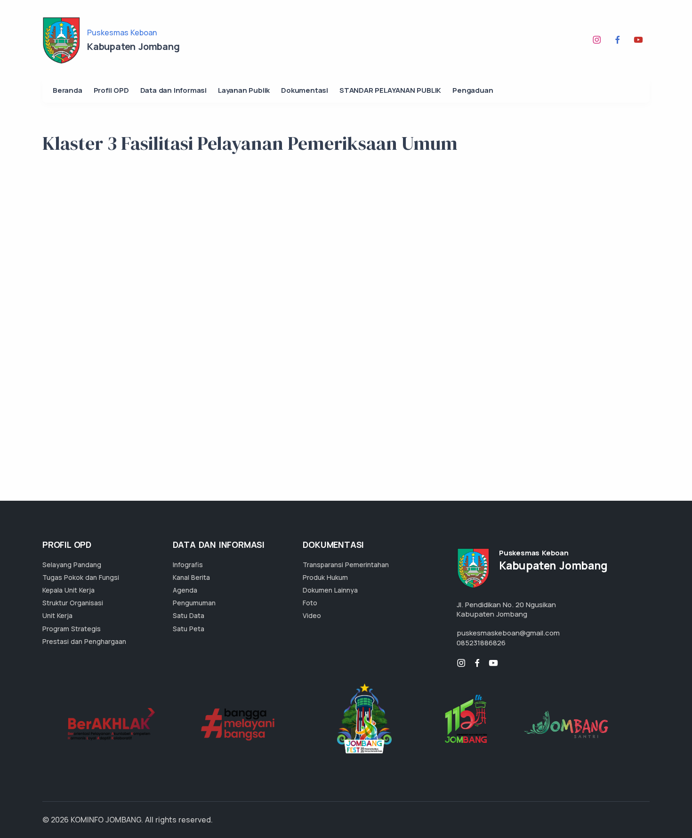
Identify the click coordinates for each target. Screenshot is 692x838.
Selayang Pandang (71, 564)
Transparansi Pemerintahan (346, 564)
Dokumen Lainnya (330, 590)
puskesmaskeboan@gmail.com (508, 633)
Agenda (185, 590)
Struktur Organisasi (72, 602)
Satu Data (188, 615)
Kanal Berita (191, 577)
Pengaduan (472, 90)
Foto (310, 602)
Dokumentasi (304, 90)
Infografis (188, 564)
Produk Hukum (325, 577)
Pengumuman (194, 602)
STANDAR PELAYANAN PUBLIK (390, 90)
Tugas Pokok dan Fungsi (80, 577)
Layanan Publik (244, 90)
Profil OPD (111, 90)
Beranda (67, 90)
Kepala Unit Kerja (68, 590)
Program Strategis (71, 628)
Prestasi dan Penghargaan (84, 641)
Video (312, 615)
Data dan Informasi (173, 90)
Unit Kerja (57, 615)
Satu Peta (188, 628)
